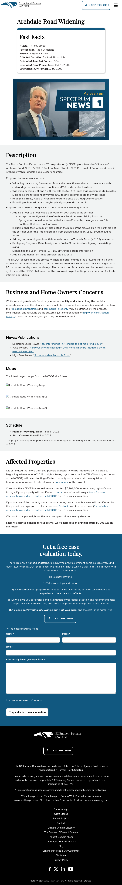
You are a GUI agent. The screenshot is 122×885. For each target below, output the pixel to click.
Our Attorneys (61, 809)
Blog (61, 846)
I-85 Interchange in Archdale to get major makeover (71, 344)
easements (61, 482)
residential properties (25, 309)
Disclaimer (61, 855)
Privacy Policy (61, 860)
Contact (63, 506)
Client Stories (61, 814)
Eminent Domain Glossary (61, 828)
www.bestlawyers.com (26, 800)
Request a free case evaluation (27, 712)
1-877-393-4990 (98, 5)
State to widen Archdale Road (52, 355)
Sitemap (87, 881)
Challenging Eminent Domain (61, 842)
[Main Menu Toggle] (116, 5)
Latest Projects (61, 819)
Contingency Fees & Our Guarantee (61, 851)
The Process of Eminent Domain (61, 832)
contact (59, 492)
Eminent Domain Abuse (61, 837)
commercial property (56, 309)
